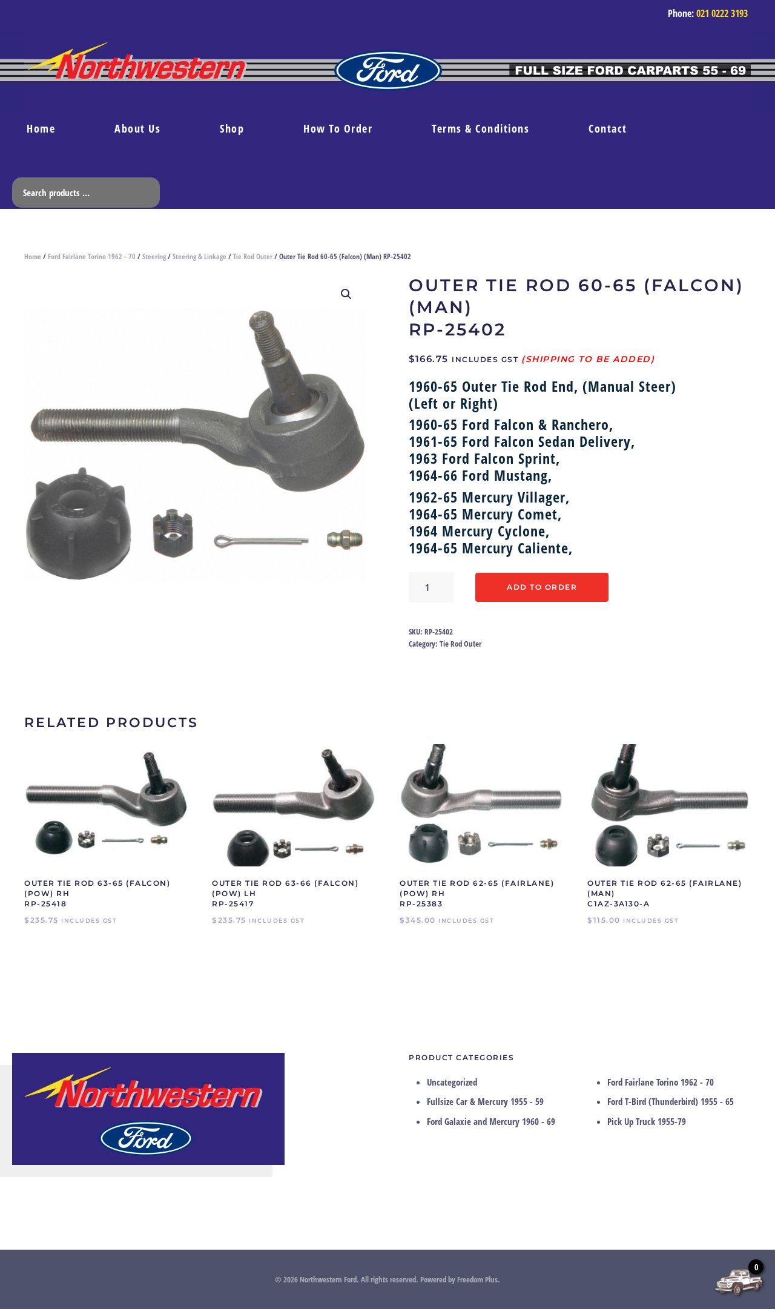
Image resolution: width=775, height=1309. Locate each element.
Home (41, 128)
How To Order (337, 128)
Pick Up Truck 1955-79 (646, 1121)
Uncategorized (452, 1082)
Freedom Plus (477, 1279)
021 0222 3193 (722, 13)
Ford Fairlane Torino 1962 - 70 (92, 256)
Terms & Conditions (480, 128)
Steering (154, 256)
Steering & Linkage (199, 256)
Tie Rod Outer (252, 256)
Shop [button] (232, 128)
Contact (608, 128)
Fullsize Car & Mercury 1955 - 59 (485, 1101)
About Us (137, 128)
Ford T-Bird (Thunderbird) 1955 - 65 (670, 1101)
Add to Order (542, 587)
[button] (346, 294)
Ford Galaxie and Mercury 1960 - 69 (491, 1121)
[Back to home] (387, 72)
